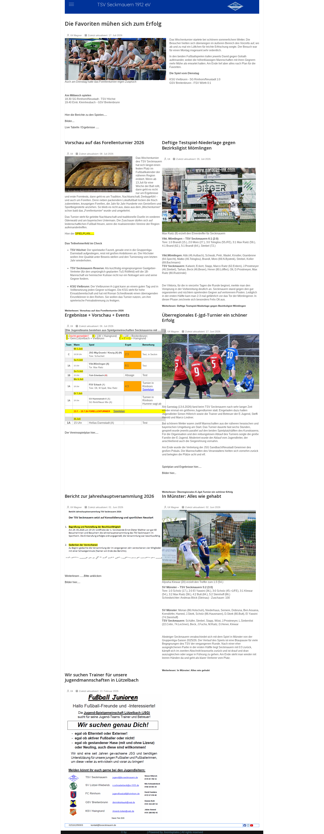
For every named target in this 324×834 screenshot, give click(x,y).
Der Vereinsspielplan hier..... (81, 432)
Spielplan (148, 389)
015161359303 (76, 825)
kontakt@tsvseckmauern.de (103, 825)
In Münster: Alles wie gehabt (191, 496)
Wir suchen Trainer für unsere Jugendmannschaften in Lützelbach (102, 677)
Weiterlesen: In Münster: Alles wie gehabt (186, 670)
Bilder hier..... (72, 582)
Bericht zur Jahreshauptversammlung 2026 (109, 496)
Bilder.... (69, 121)
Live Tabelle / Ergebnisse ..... (82, 127)
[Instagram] (248, 825)
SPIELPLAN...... (84, 233)
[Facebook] (245, 825)
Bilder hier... (169, 473)
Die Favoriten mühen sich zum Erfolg (113, 23)
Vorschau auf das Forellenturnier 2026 (104, 142)
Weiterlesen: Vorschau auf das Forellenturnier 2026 (94, 310)
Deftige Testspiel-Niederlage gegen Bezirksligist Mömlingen (198, 145)
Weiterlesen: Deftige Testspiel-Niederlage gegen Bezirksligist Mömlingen (204, 305)
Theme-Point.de (136, 832)
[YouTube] (251, 825)
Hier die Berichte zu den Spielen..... (86, 114)
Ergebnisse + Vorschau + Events (97, 315)
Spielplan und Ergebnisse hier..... (181, 466)
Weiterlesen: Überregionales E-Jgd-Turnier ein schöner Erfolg (197, 491)
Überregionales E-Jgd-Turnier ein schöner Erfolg (204, 317)
